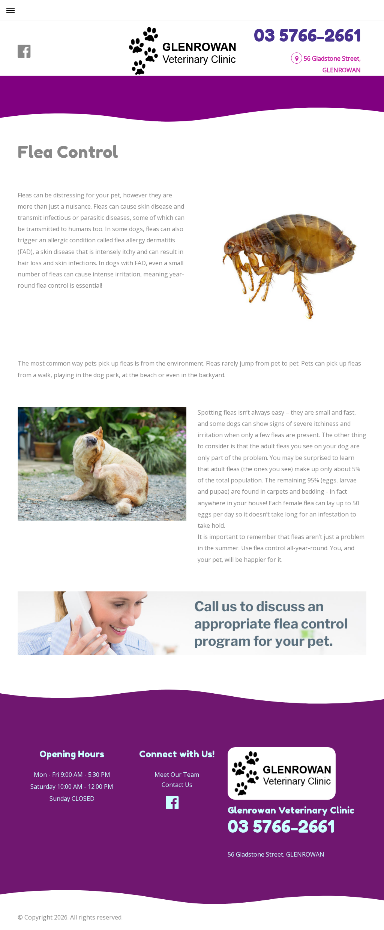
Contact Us (177, 785)
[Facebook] (29, 51)
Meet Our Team (176, 774)
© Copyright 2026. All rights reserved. (70, 917)
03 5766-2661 (307, 35)
